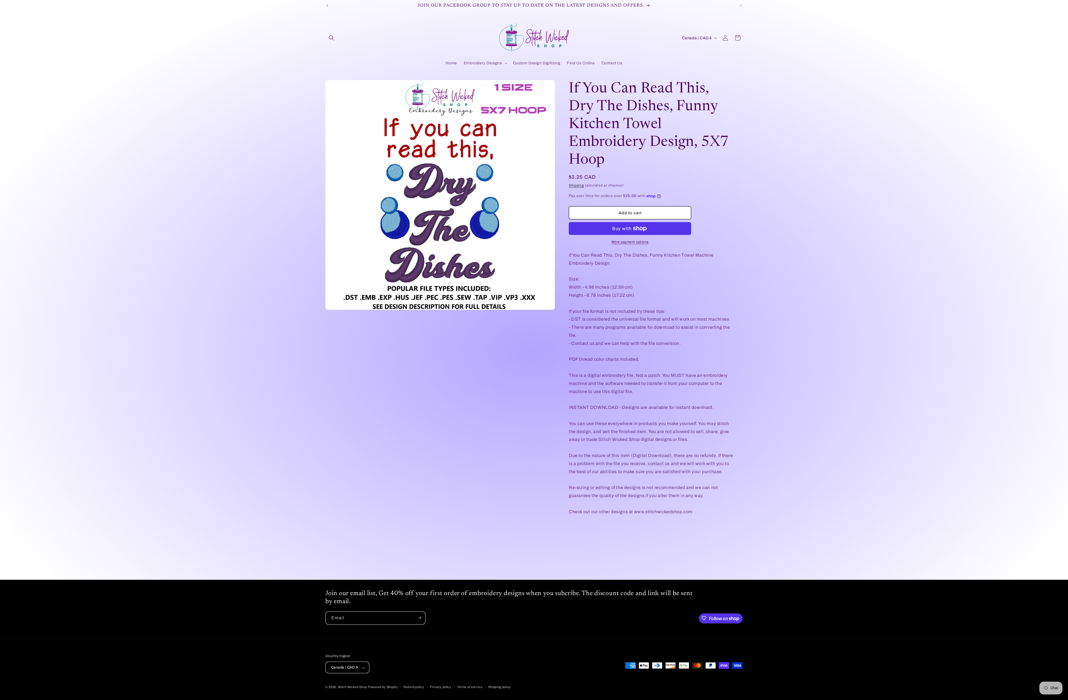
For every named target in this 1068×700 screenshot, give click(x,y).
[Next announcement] (741, 5)
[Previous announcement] (327, 5)
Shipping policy (499, 687)
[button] (331, 38)
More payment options (630, 242)
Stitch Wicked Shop (352, 687)
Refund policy (414, 687)
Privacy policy (440, 687)
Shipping (576, 185)
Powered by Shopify (383, 687)
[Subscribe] (419, 617)
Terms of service (470, 687)
